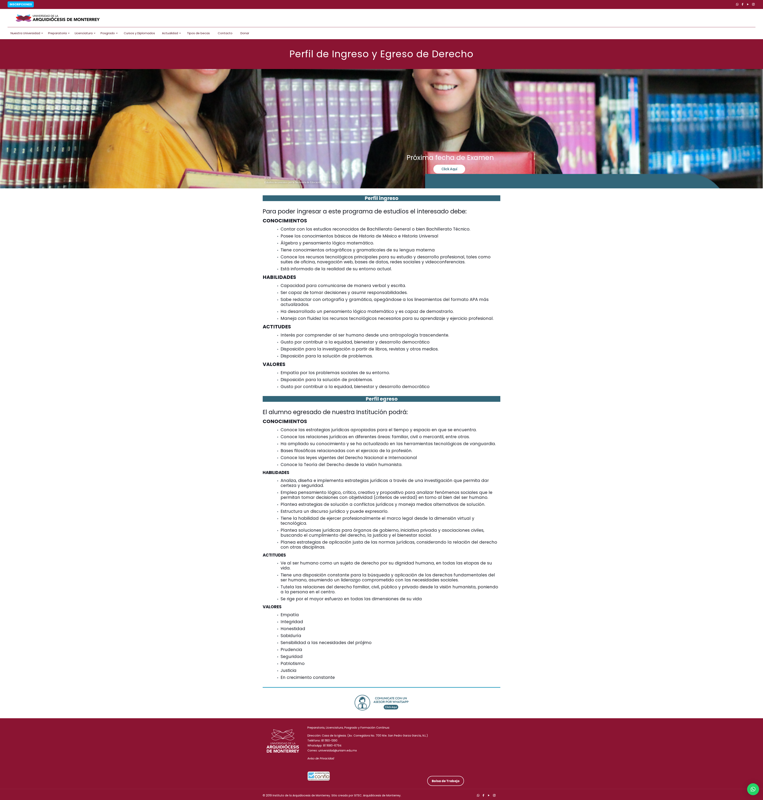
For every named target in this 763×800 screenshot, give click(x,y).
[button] (753, 789)
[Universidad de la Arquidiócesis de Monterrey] (58, 18)
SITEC (358, 795)
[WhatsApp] (737, 4)
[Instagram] (753, 4)
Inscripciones (21, 4)
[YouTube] (748, 4)
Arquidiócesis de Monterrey (382, 795)
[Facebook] (743, 4)
